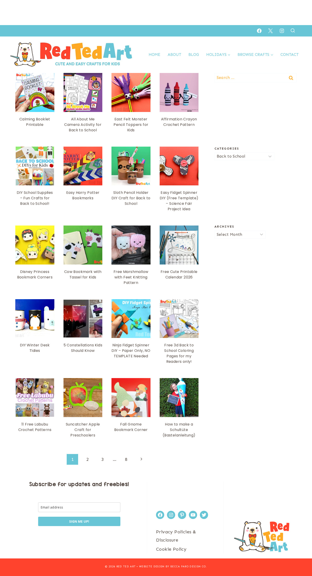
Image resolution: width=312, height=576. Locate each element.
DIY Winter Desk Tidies (35, 347)
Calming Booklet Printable (34, 122)
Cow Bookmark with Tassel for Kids (83, 274)
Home (154, 54)
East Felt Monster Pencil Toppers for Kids (131, 125)
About (174, 54)
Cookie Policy (171, 549)
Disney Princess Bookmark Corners (35, 274)
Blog (193, 54)
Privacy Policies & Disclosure (176, 536)
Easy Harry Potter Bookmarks (83, 195)
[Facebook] (259, 30)
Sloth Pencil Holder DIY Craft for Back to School (130, 198)
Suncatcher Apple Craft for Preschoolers (83, 430)
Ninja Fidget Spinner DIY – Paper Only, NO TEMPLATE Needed (130, 350)
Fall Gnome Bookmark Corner (131, 427)
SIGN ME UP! (79, 521)
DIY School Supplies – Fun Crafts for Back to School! (35, 198)
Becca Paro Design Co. (188, 566)
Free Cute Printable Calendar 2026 (179, 274)
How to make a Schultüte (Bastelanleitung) (179, 430)
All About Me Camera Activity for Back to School (82, 125)
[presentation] (34, 92)
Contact (289, 54)
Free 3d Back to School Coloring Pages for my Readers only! (179, 353)
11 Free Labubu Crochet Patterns (34, 427)
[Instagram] (281, 30)
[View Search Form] (293, 31)
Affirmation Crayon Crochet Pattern (179, 122)
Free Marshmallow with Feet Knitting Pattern (131, 277)
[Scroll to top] (300, 557)
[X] (270, 30)
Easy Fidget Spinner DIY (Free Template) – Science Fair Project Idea (179, 201)
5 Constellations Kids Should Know (82, 347)
